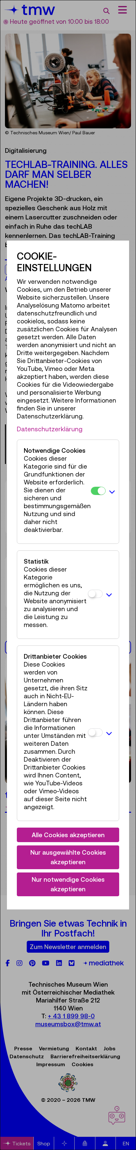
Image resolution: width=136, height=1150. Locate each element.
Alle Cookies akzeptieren (68, 834)
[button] (112, 492)
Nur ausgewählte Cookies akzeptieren (68, 857)
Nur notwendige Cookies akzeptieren (68, 884)
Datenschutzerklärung (50, 429)
